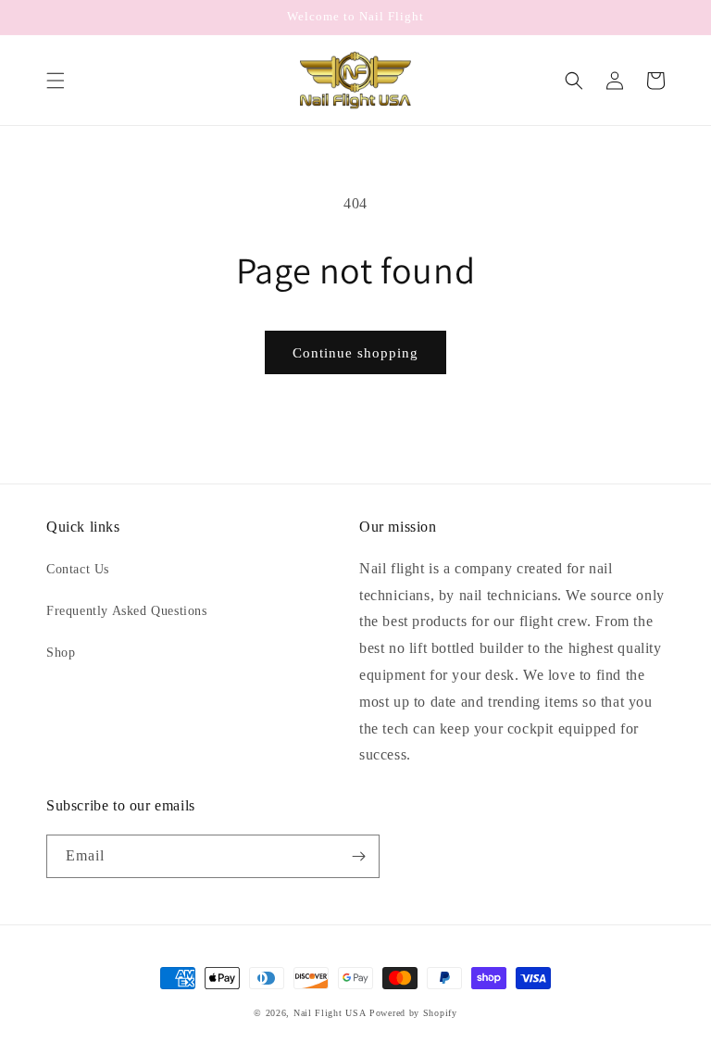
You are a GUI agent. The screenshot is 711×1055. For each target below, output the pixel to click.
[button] (55, 80)
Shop (60, 652)
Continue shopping (355, 352)
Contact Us (77, 569)
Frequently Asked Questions (126, 611)
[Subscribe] (358, 856)
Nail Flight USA (330, 1013)
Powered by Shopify (413, 1013)
